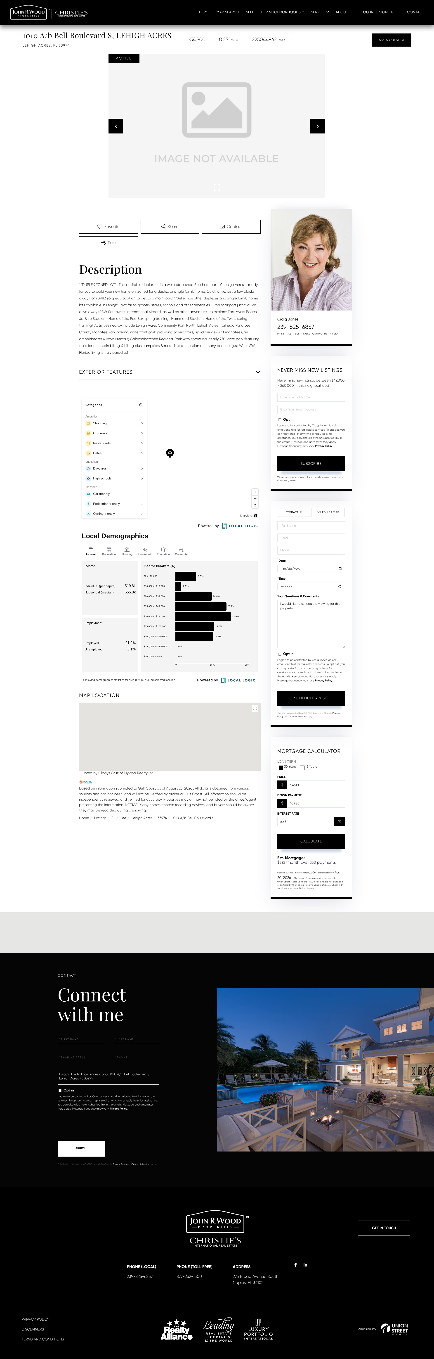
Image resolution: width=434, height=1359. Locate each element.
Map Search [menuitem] (228, 12)
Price (281, 777)
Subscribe (311, 463)
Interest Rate (288, 814)
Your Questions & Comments (298, 596)
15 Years (311, 766)
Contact (415, 12)
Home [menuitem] (204, 12)
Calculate (311, 841)
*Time (281, 579)
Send (82, 1148)
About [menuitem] (342, 12)
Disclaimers (33, 1329)
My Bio (334, 334)
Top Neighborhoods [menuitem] (281, 12)
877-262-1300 (189, 1276)
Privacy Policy (323, 446)
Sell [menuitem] (250, 12)
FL (113, 818)
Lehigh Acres (141, 818)
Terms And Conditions (43, 1339)
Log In (367, 12)
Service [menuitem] (318, 12)
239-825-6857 (295, 327)
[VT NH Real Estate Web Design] (394, 1329)
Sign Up (386, 12)
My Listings (284, 334)
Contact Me (320, 334)
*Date (281, 561)
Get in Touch (384, 1228)
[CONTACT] (391, 40)
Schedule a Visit (328, 512)
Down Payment (289, 795)
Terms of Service (297, 716)
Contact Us (294, 512)
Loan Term (286, 762)
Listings (100, 818)
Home (84, 818)
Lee (123, 818)
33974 (162, 818)
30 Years (290, 766)
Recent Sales (302, 334)
